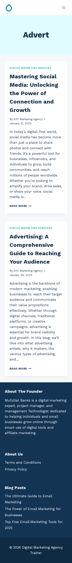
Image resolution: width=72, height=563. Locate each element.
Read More (20, 205)
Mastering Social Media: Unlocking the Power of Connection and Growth (34, 93)
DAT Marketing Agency (28, 119)
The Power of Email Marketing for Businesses (33, 512)
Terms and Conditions (23, 462)
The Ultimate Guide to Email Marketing (28, 499)
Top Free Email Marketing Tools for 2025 (34, 525)
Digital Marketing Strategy (31, 228)
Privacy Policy (16, 469)
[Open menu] (63, 7)
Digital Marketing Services (30, 68)
